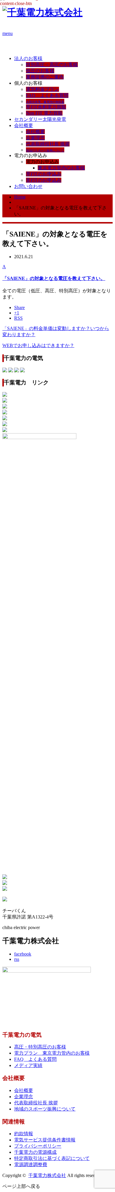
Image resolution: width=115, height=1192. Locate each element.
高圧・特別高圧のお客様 (40, 1046)
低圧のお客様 (40, 70)
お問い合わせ (28, 186)
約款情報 (23, 1133)
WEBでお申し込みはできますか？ (38, 345)
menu (7, 33)
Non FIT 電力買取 (44, 113)
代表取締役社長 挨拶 (48, 143)
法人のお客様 (28, 58)
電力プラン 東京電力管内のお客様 (52, 1053)
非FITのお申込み (43, 180)
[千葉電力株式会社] (42, 12)
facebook (22, 953)
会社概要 (23, 125)
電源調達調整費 (30, 1164)
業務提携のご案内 (45, 76)
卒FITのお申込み (43, 173)
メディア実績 (28, 1065)
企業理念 (35, 137)
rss (16, 959)
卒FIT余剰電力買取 (46, 106)
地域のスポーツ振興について (44, 1108)
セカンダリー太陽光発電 (40, 119)
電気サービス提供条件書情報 (44, 1139)
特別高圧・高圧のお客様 (52, 64)
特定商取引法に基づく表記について (52, 1158)
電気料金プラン (42, 89)
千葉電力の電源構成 (35, 1152)
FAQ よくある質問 (47, 95)
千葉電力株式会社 (47, 1175)
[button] (57, 273)
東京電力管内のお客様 (61, 167)
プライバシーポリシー (37, 1145)
